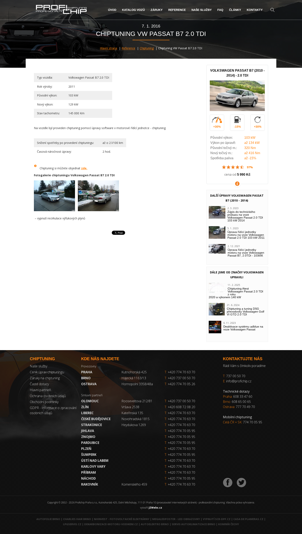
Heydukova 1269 (133, 425)
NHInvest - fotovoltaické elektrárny (121, 519)
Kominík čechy (228, 524)
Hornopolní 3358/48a (137, 384)
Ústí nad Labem (94, 460)
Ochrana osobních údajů (48, 396)
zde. (84, 168)
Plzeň (86, 448)
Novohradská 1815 (135, 419)
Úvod (112, 9)
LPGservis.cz (72, 524)
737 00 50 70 (235, 376)
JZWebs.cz (155, 507)
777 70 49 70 (245, 407)
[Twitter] (241, 482)
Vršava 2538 (130, 407)
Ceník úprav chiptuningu (47, 372)
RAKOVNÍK (89, 484)
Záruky (157, 9)
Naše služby (201, 9)
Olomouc (90, 401)
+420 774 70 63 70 (180, 372)
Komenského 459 (134, 484)
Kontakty (255, 9)
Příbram (88, 472)
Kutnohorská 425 (134, 372)
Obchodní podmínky (44, 402)
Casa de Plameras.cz (248, 519)
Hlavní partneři (40, 390)
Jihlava (87, 431)
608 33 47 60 (242, 396)
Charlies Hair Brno (77, 519)
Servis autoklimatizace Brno (193, 524)
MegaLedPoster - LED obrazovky (176, 519)
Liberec (87, 413)
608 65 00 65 (241, 401)
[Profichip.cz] (61, 10)
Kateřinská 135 (132, 413)
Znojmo (88, 436)
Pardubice (90, 442)
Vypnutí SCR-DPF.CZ (217, 519)
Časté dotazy (39, 384)
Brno (86, 378)
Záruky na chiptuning (45, 378)
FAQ (220, 9)
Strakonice (91, 425)
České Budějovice (96, 419)
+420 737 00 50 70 (180, 378)
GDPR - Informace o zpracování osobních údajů (53, 410)
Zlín (85, 407)
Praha (86, 372)
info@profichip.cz (238, 381)
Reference (177, 9)
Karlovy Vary (93, 466)
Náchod (88, 478)
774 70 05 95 (252, 422)
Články (235, 9)
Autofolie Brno (48, 519)
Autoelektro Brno (155, 524)
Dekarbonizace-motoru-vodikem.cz (111, 524)
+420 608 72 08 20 (181, 407)
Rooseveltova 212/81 (136, 401)
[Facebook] (228, 482)
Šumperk (88, 454)
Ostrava (89, 384)
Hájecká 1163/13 (133, 378)
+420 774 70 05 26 (180, 384)
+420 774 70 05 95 (181, 431)
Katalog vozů (133, 9)
